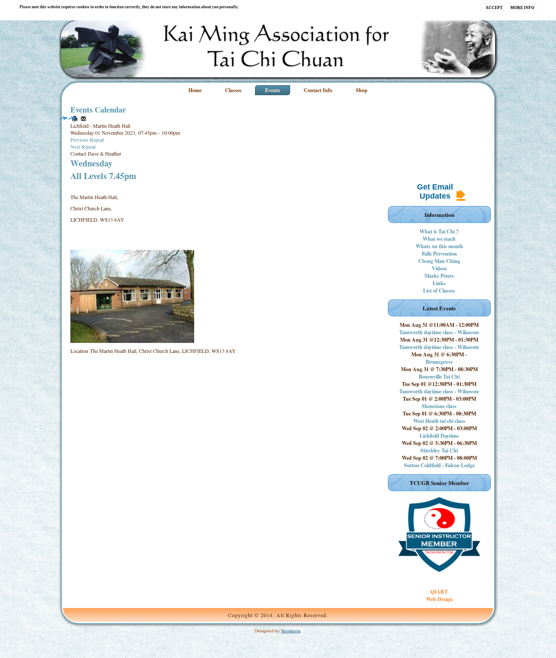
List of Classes (439, 290)
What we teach (439, 239)
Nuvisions (290, 630)
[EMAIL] (83, 118)
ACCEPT (494, 8)
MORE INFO (522, 8)
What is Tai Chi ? (439, 231)
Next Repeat (83, 146)
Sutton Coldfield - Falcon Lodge (439, 465)
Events (272, 90)
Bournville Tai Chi (439, 376)
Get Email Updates (435, 191)
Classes (233, 90)
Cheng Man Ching (439, 261)
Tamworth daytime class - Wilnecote (439, 332)
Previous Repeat (87, 139)
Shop (361, 90)
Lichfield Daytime (439, 435)
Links (439, 283)
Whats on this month (439, 246)
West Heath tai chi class (439, 421)
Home (195, 90)
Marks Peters (439, 275)
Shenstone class (439, 406)
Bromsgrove (439, 362)
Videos (439, 268)
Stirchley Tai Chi (439, 450)
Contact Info (318, 90)
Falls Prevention (439, 253)
